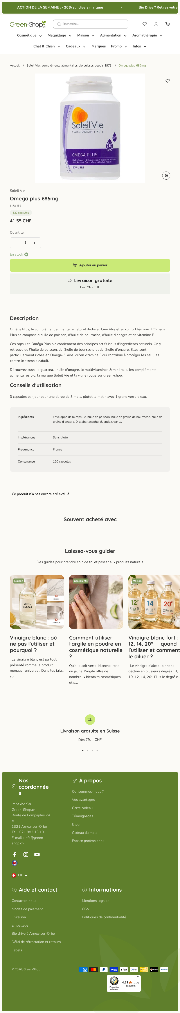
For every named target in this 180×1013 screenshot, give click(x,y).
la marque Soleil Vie (53, 375)
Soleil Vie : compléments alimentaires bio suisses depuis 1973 (69, 65)
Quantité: (17, 232)
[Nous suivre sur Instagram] (26, 854)
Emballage (20, 925)
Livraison (19, 917)
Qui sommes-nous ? (88, 791)
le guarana (44, 369)
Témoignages (82, 816)
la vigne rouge (85, 375)
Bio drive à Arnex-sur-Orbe (33, 933)
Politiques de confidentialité (104, 917)
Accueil (15, 65)
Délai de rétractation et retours (36, 941)
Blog (75, 824)
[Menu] (138, 977)
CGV (85, 909)
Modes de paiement (27, 909)
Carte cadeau (82, 808)
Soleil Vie (17, 190)
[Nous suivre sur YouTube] (37, 854)
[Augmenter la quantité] (34, 243)
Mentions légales (95, 900)
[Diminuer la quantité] (16, 243)
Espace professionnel (89, 840)
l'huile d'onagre (67, 369)
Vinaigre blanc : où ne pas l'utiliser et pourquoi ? (33, 644)
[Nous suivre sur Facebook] (15, 854)
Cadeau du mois (84, 832)
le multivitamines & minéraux (104, 369)
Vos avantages (83, 799)
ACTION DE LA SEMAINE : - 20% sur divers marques (57, 7)
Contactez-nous (24, 900)
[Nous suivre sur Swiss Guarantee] (15, 863)
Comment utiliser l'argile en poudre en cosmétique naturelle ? (95, 647)
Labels (17, 950)
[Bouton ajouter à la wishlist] (167, 81)
